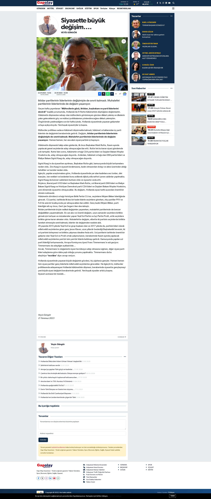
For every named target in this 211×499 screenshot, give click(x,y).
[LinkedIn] (50, 478)
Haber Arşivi (90, 482)
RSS (41, 492)
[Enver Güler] (136, 34)
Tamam (172, 495)
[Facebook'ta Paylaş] (99, 94)
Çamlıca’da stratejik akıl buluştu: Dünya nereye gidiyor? (63, 373)
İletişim (103, 9)
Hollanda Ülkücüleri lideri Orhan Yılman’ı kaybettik (61, 361)
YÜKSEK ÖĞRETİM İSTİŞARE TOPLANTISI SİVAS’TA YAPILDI (159, 99)
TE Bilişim (171, 492)
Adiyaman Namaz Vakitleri (95, 470)
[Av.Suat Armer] (136, 77)
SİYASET (59, 9)
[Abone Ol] (124, 93)
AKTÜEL (50, 9)
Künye (112, 9)
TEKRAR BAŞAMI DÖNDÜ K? (153, 25)
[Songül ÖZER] (136, 66)
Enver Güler (147, 32)
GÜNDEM (41, 9)
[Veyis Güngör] (48, 25)
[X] (42, 478)
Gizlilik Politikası (114, 496)
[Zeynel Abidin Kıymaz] (136, 56)
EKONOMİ (70, 9)
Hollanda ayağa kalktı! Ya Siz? (53, 385)
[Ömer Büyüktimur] (136, 45)
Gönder (43, 440)
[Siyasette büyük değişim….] (82, 64)
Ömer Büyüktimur (150, 44)
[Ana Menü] (173, 8)
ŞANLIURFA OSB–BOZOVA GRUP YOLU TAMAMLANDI (157, 120)
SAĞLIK (79, 9)
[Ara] (173, 3)
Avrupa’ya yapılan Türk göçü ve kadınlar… (57, 369)
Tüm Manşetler (91, 477)
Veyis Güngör (69, 32)
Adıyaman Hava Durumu (94, 467)
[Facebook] (38, 478)
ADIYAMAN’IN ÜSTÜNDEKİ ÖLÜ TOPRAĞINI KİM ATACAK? (154, 78)
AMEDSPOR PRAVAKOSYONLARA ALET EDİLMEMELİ (155, 57)
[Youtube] (54, 478)
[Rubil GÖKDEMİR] (136, 24)
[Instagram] (46, 478)
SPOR (96, 9)
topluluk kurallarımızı (58, 447)
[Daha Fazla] (112, 94)
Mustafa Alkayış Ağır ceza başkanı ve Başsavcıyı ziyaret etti (158, 131)
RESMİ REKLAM (124, 9)
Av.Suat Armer (148, 74)
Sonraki (121, 337)
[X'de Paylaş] (103, 94)
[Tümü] (171, 16)
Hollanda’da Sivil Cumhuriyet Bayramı (56, 393)
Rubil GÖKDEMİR (149, 22)
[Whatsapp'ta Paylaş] (108, 94)
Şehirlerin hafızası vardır (50, 365)
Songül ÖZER (148, 65)
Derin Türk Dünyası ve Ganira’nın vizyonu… (58, 389)
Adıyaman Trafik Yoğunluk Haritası (98, 472)
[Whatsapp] (58, 478)
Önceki (43, 337)
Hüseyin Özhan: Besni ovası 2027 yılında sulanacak (159, 109)
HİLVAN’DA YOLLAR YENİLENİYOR (157, 142)
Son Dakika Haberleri (93, 479)
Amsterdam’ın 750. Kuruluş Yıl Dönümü (57, 381)
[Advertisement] (82, 292)
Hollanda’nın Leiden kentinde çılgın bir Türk (58, 397)
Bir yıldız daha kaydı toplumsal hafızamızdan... (59, 377)
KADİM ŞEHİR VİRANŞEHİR (152, 68)
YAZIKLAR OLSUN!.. (149, 47)
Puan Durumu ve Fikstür (94, 474)
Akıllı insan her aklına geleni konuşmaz (153, 36)
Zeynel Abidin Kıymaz (151, 53)
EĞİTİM (88, 9)
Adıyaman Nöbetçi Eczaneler (96, 465)
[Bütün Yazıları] (125, 357)
